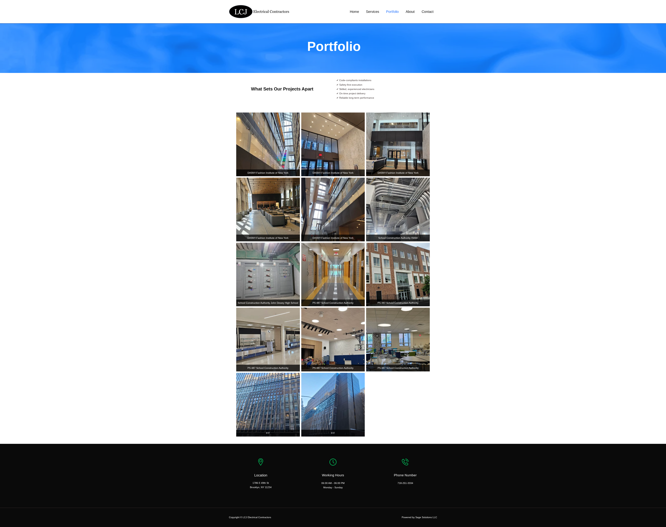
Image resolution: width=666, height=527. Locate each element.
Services (372, 12)
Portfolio (392, 12)
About (410, 12)
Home (354, 12)
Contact (428, 12)
